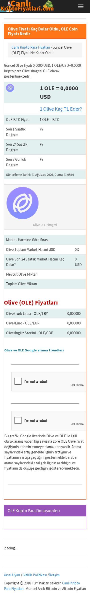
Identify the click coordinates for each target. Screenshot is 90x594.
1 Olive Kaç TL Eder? (61, 109)
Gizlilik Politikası (34, 575)
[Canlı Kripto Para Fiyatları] (28, 6)
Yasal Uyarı (12, 575)
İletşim (54, 575)
